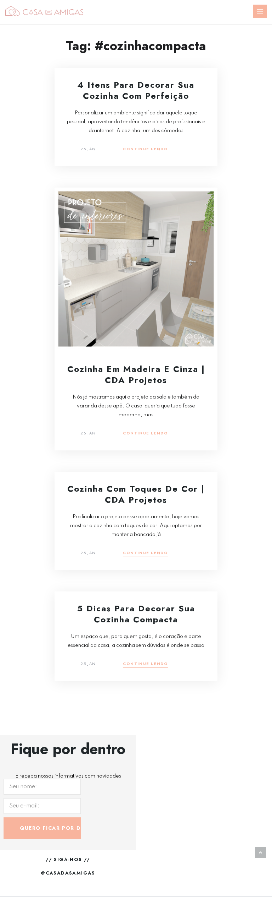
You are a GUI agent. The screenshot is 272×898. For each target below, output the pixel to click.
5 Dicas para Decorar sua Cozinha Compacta (136, 614)
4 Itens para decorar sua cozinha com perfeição (136, 90)
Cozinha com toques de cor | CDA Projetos (136, 494)
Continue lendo (145, 149)
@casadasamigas (68, 873)
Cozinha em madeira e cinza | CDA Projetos (136, 374)
